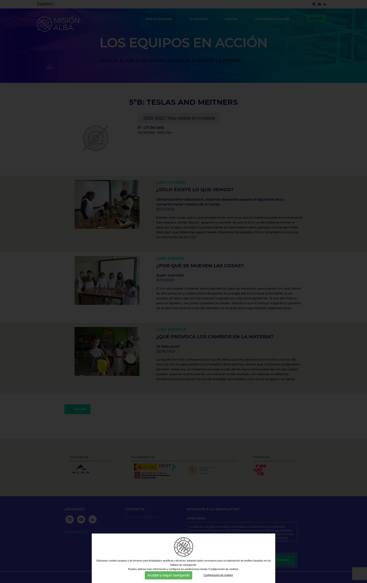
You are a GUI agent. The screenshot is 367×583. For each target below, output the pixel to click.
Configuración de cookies (218, 575)
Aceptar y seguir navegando (168, 575)
